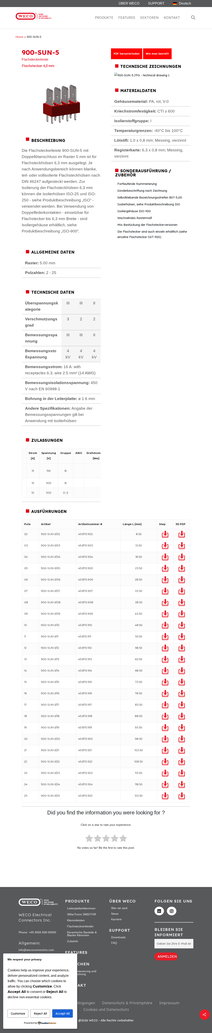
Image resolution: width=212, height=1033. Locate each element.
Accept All (62, 1013)
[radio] (89, 839)
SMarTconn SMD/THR (81, 914)
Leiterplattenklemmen (81, 908)
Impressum (169, 1003)
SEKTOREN (149, 18)
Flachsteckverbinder (80, 926)
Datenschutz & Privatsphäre (127, 1003)
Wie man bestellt (157, 53)
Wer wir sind (119, 908)
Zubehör (72, 941)
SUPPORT (156, 3)
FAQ (114, 943)
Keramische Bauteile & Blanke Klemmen (82, 934)
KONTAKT (172, 18)
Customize (18, 1013)
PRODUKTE (104, 18)
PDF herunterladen (127, 53)
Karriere (116, 919)
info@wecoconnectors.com (36, 950)
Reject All (40, 1013)
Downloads (118, 937)
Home (19, 36)
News (114, 913)
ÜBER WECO (129, 3)
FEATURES (126, 18)
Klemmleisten (76, 920)
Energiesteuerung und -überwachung (81, 973)
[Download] (165, 534)
